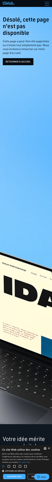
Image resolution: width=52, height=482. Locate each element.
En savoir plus (24, 462)
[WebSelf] (9, 3)
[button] (26, 471)
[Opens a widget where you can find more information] (41, 477)
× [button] (49, 448)
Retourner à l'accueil (18, 61)
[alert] (26, 463)
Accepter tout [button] (14, 476)
